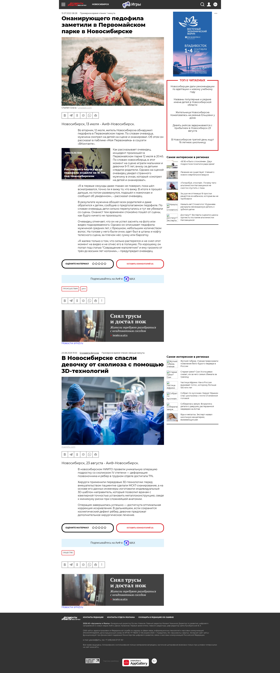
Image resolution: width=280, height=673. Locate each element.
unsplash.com (85, 108)
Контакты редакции (93, 617)
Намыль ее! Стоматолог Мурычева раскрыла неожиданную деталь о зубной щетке (198, 207)
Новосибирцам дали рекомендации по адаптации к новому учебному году (193, 89)
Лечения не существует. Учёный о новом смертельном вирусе (197, 173)
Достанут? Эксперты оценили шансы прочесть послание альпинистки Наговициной (199, 217)
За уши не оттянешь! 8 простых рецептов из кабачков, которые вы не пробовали (199, 196)
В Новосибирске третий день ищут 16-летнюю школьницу (192, 141)
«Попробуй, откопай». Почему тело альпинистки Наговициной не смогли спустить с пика (198, 185)
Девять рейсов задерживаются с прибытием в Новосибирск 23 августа (192, 128)
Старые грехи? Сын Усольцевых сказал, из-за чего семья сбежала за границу (199, 374)
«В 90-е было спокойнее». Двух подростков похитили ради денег (198, 162)
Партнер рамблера (111, 661)
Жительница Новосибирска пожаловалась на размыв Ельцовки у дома (192, 115)
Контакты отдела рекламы (121, 617)
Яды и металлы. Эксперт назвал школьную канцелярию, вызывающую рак (196, 417)
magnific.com (68, 447)
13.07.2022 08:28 (69, 13)
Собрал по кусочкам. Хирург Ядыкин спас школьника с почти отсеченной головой (199, 395)
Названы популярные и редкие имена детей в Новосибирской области (192, 102)
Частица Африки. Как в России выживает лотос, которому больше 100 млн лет (198, 385)
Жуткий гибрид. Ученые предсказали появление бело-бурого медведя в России (199, 363)
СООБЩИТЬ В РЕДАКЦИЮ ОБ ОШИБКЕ (156, 617)
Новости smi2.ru (72, 343)
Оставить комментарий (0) (140, 264)
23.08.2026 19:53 (69, 353)
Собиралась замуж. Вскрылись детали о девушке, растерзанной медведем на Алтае (197, 406)
